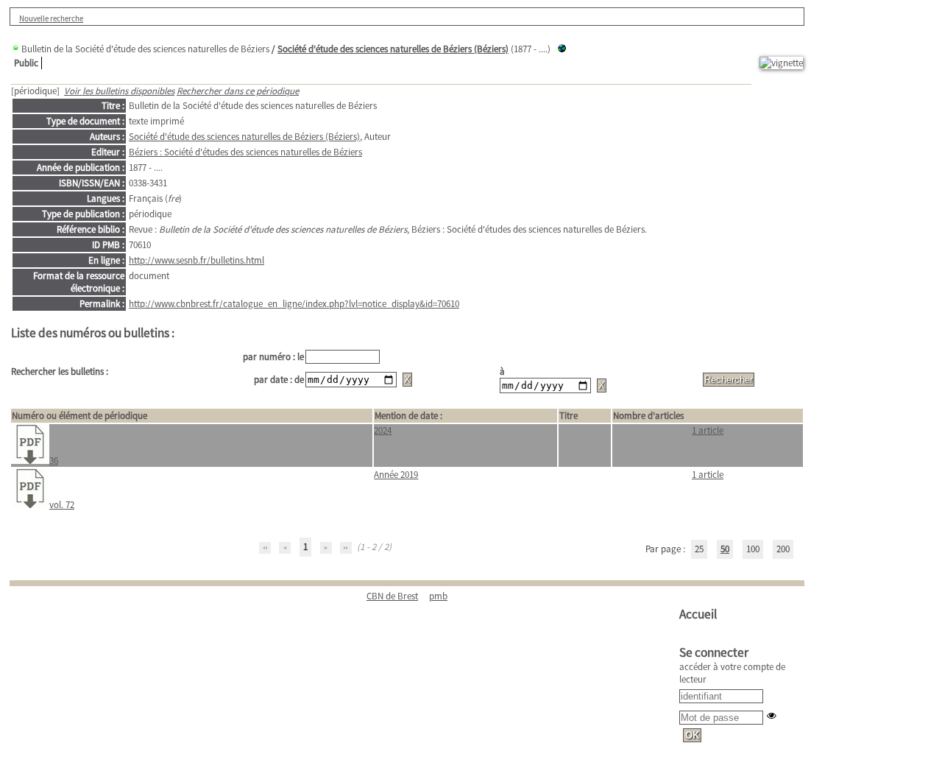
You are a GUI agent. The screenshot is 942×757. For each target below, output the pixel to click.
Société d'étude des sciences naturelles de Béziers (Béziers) (393, 49)
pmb (438, 596)
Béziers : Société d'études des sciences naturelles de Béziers (245, 152)
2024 (383, 430)
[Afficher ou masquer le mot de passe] (771, 715)
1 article (707, 430)
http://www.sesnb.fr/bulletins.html (196, 260)
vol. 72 (61, 505)
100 (752, 549)
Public (26, 63)
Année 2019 (396, 474)
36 (53, 460)
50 (724, 549)
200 (783, 549)
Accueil (698, 614)
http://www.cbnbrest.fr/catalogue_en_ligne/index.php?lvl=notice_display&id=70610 (294, 303)
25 (699, 549)
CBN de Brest (392, 596)
